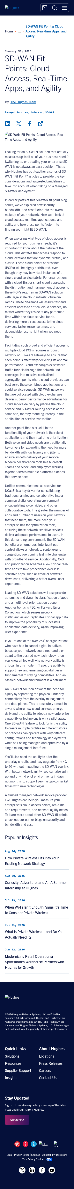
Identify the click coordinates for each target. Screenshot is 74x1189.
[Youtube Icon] (52, 1170)
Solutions (12, 1056)
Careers (45, 1070)
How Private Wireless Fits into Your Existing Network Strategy (32, 861)
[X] (18, 123)
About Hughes (52, 1048)
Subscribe (17, 1120)
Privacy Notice (21, 1154)
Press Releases (50, 1063)
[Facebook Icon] (42, 1170)
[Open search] (54, 7)
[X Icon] (22, 1170)
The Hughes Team (23, 102)
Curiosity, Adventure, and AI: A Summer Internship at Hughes (36, 885)
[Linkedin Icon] (32, 1170)
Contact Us (48, 1077)
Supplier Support (18, 1070)
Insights (11, 1077)
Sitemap (35, 1154)
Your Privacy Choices (33, 1159)
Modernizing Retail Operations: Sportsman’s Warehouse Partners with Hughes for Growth (34, 962)
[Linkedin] (7, 123)
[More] (40, 123)
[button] (64, 7)
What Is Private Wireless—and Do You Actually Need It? (34, 934)
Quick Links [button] (15, 1048)
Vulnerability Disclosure (54, 1154)
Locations (46, 1056)
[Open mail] (44, 7)
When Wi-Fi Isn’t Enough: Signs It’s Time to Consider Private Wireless (36, 910)
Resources (13, 1063)
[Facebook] (29, 123)
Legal (9, 1154)
